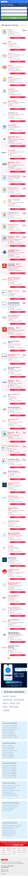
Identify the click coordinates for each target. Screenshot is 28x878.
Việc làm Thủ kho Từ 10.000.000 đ (9, 770)
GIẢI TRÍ (14, 853)
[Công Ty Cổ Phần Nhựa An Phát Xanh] (4, 238)
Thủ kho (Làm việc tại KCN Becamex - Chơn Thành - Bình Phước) (14, 278)
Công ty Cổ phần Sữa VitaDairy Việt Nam (16, 152)
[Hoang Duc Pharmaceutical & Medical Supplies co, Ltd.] (4, 421)
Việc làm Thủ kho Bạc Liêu (8, 752)
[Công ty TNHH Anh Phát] (4, 547)
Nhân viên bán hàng (13, 706)
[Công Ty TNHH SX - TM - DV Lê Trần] (4, 67)
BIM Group (10, 292)
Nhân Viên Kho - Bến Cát (13, 459)
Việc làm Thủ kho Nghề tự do (8, 808)
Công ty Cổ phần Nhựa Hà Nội (14, 434)
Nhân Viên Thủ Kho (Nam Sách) (11, 237)
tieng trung (12, 703)
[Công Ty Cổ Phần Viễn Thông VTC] (4, 369)
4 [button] (16, 658)
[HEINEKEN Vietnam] (4, 396)
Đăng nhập (25, 4)
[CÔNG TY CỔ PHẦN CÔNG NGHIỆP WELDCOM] (4, 265)
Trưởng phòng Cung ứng (13, 521)
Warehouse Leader (12, 557)
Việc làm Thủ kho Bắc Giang (8, 755)
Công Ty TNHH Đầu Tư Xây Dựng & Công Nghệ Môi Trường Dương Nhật (16, 497)
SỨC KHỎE (19, 852)
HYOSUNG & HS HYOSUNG (13, 317)
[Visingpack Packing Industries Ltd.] (4, 79)
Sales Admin (6, 696)
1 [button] (8, 658)
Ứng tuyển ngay (17, 37)
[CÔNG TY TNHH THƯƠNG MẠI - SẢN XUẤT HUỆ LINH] (4, 114)
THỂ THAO (19, 848)
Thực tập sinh (6, 710)
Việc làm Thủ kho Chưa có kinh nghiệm (11, 827)
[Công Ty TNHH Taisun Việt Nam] (4, 304)
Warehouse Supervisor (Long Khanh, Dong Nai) (11, 381)
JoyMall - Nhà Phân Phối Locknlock (15, 344)
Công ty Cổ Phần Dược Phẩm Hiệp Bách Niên (16, 165)
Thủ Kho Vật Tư (12, 112)
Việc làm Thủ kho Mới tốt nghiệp (9, 787)
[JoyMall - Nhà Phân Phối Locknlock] (4, 343)
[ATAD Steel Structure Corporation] (4, 382)
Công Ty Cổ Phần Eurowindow (14, 177)
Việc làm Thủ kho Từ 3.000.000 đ (9, 765)
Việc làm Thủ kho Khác (7, 810)
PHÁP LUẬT (3, 854)
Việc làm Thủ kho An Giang (8, 748)
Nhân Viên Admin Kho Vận (14, 407)
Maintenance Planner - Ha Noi (14, 395)
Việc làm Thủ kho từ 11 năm (8, 835)
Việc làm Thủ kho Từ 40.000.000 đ (10, 777)
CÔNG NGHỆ (9, 850)
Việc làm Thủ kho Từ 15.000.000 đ (9, 772)
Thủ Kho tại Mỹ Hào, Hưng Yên (11, 264)
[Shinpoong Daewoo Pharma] (4, 91)
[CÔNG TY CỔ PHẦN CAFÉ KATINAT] (4, 484)
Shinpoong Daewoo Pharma (13, 90)
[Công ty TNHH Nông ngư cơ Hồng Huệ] (4, 634)
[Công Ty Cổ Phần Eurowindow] (4, 178)
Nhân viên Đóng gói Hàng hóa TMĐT (13, 483)
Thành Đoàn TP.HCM (4, 871)
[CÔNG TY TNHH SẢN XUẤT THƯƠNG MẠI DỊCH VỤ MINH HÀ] (4, 252)
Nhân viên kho (11, 446)
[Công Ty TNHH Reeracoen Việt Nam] (4, 534)
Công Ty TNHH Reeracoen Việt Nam (15, 535)
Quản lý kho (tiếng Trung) (11, 328)
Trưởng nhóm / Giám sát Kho (13, 420)
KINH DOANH (8, 848)
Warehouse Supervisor (13, 471)
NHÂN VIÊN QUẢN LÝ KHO (14, 315)
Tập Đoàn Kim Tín (11, 31)
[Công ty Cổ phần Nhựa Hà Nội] (4, 434)
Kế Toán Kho (11, 546)
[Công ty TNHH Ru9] (4, 559)
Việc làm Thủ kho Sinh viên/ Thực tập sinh (11, 785)
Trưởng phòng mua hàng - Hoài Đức (14, 570)
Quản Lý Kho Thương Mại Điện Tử (13, 342)
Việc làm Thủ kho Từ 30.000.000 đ (10, 775)
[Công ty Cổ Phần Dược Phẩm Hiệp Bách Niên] (4, 164)
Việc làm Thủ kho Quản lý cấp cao (9, 793)
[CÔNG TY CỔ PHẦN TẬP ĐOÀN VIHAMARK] (4, 102)
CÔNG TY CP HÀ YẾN (12, 43)
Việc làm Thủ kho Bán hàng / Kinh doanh (11, 729)
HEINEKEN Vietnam (12, 396)
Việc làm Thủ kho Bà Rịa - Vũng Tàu (10, 750)
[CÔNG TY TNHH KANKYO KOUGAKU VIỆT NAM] (4, 509)
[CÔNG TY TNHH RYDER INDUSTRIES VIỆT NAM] (4, 621)
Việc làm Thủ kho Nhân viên (8, 788)
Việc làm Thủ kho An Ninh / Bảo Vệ (10, 725)
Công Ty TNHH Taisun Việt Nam (14, 305)
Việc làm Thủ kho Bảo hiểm (8, 732)
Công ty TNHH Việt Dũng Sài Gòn (14, 126)
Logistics (5, 706)
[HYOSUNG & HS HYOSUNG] (4, 317)
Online (18, 703)
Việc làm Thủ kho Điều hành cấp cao (10, 795)
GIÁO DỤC (24, 848)
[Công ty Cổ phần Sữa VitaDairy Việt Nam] (4, 152)
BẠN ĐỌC (24, 850)
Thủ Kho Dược (11, 89)
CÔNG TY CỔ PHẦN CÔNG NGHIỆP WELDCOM (14, 266)
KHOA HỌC (19, 850)
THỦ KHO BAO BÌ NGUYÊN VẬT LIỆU (11, 251)
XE (8, 852)
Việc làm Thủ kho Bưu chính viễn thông (11, 737)
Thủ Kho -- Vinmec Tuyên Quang (13, 200)
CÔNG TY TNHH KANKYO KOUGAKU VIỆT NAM (16, 510)
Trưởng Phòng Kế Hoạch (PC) (13, 620)
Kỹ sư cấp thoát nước (19, 699)
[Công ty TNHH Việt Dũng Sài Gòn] (4, 126)
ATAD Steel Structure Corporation (15, 383)
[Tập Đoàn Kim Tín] (4, 31)
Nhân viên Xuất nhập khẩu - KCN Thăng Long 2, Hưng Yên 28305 (14, 533)
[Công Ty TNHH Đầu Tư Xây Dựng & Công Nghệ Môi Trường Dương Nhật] (4, 497)
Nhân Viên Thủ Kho (12, 101)
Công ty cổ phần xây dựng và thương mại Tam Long (16, 139)
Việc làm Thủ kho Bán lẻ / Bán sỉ (9, 730)
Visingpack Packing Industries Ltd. (15, 78)
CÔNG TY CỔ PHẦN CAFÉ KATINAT (15, 485)
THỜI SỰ (3, 850)
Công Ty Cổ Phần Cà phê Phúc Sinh (15, 460)
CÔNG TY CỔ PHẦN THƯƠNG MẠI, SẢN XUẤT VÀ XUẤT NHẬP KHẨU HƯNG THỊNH (16, 55)
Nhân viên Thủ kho (12, 125)
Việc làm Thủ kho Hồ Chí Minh (9, 747)
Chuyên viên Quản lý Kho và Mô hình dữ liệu (14, 355)
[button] (23, 1)
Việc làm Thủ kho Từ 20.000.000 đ (10, 773)
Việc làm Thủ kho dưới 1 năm (8, 828)
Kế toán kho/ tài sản (12, 496)
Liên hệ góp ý (3, 873)
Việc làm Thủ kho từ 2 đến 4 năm (9, 830)
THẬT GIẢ (24, 852)
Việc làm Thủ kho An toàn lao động (10, 727)
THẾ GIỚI (3, 852)
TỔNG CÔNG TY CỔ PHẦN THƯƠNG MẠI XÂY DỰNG (16, 572)
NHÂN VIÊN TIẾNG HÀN (13, 596)
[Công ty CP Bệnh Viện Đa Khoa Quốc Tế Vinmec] (4, 201)
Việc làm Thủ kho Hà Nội (8, 745)
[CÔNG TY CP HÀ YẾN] (4, 43)
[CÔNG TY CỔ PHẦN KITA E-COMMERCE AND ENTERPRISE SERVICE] (4, 329)
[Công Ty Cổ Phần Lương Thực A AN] (4, 409)
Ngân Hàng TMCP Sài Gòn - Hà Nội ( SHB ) (16, 357)
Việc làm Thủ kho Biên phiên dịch (9, 735)
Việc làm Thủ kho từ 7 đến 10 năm (9, 833)
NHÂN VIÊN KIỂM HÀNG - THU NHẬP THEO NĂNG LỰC (14, 633)
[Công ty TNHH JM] (4, 597)
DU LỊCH (8, 854)
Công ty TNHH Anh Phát (13, 547)
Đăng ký (20, 4)
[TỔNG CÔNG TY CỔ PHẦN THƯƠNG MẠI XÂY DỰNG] (4, 571)
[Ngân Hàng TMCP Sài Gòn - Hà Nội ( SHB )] (4, 356)
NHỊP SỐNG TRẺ (14, 849)
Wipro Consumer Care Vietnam (14, 472)
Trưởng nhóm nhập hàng (13, 607)
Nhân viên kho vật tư (11, 433)
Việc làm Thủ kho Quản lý (8, 792)
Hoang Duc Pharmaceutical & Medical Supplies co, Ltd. (15, 422)
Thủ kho (10, 29)
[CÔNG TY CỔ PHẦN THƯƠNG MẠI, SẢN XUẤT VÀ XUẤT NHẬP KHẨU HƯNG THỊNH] (4, 55)
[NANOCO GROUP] (4, 279)
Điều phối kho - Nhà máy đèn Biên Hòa (13, 646)
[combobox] (14, 8)
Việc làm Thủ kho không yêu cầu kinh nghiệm (12, 825)
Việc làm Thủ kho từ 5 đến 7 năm (9, 832)
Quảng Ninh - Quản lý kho (13, 290)
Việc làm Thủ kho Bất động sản (9, 734)
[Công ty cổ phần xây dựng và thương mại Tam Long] (4, 138)
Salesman (5, 703)
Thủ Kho (10, 53)
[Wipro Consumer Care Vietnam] (4, 473)
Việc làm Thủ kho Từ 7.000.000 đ (9, 768)
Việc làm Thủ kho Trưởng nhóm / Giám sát (11, 790)
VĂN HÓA (14, 851)
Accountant (13, 696)
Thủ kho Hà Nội (11, 150)
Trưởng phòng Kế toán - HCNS (13, 508)
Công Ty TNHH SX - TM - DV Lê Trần (15, 66)
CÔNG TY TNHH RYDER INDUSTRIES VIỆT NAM (16, 622)
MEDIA (3, 848)
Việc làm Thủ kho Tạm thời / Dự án (10, 807)
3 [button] (13, 658)
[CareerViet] (17, 845)
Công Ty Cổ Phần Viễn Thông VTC (14, 370)
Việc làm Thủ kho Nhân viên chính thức (11, 805)
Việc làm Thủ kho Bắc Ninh (8, 757)
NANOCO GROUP (11, 280)
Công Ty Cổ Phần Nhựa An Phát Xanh (15, 239)
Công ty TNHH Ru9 (11, 559)
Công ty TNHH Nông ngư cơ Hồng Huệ (15, 635)
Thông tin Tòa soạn (4, 869)
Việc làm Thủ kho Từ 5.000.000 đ (9, 767)
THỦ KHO (10, 77)
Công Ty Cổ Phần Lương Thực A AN (15, 408)
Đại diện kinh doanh (7, 699)
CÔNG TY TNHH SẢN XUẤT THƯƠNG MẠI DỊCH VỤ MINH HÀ (16, 253)
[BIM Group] (4, 292)
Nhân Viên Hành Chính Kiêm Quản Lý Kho (14, 368)
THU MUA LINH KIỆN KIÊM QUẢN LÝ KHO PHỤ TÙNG (13, 303)
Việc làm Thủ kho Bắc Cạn (8, 753)
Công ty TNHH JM (11, 597)
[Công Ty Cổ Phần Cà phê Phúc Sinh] (4, 461)
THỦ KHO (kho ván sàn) (13, 188)
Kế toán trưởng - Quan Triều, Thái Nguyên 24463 (14, 583)
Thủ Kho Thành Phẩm (11, 137)
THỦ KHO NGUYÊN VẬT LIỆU (14, 176)
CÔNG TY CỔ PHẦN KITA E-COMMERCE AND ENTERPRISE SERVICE (16, 330)
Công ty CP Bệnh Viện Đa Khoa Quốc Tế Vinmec (16, 202)
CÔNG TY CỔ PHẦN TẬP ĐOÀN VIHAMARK (16, 102)
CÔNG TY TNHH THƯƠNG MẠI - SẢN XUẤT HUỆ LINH (16, 114)
